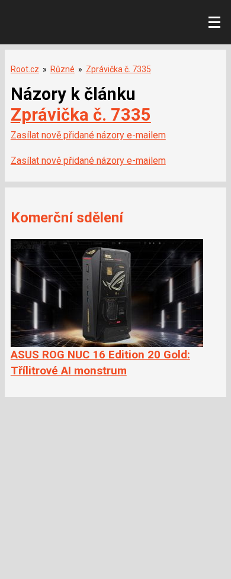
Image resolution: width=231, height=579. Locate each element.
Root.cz (25, 69)
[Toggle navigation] (214, 22)
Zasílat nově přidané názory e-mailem (88, 135)
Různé (62, 69)
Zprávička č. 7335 (118, 69)
